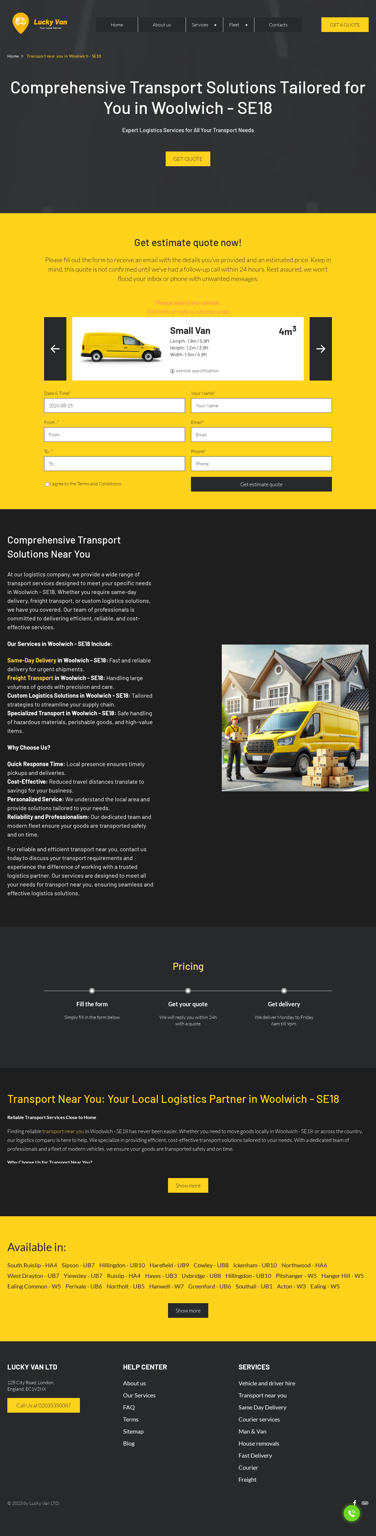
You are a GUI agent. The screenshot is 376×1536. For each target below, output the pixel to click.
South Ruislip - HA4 (32, 1264)
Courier (248, 1467)
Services (200, 25)
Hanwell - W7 (166, 1286)
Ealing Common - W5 (34, 1286)
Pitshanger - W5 (296, 1275)
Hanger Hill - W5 (342, 1275)
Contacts (278, 25)
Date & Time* (57, 393)
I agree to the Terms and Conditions (85, 484)
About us (162, 25)
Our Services (139, 1395)
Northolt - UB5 (126, 1286)
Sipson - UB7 (78, 1264)
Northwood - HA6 (304, 1264)
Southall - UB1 (254, 1286)
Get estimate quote (261, 484)
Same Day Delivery (262, 1407)
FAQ (129, 1407)
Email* (197, 422)
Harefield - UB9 (169, 1264)
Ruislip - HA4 (124, 1275)
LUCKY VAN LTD (32, 1366)
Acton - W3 (291, 1286)
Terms (131, 1419)
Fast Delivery (255, 1455)
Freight (247, 1479)
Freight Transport (30, 677)
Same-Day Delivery (31, 660)
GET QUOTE (188, 159)
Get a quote (345, 25)
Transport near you (263, 1395)
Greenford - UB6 (209, 1286)
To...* (48, 451)
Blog (129, 1443)
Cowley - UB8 (211, 1264)
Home (117, 25)
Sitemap (133, 1431)
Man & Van (252, 1431)
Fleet (234, 25)
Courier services (259, 1419)
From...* (51, 422)
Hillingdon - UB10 (122, 1264)
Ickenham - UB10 (255, 1264)
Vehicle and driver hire (267, 1383)
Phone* (198, 451)
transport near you (63, 1131)
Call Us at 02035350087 (43, 1405)
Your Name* (203, 393)
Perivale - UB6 (84, 1286)
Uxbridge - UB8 (201, 1275)
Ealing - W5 (325, 1286)
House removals (259, 1443)
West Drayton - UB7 (33, 1275)
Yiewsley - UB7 (83, 1275)
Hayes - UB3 (161, 1275)
